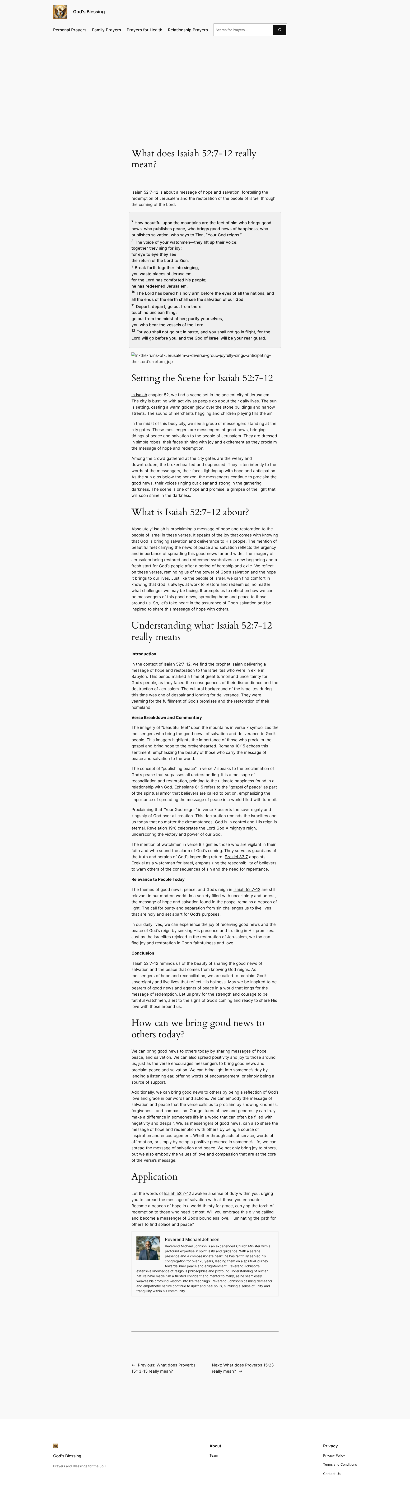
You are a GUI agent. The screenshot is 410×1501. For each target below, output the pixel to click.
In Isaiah (139, 394)
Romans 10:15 (232, 746)
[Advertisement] (205, 78)
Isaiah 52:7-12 (144, 192)
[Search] (279, 30)
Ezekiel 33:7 (236, 856)
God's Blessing (89, 11)
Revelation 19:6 (162, 828)
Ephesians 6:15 (188, 787)
